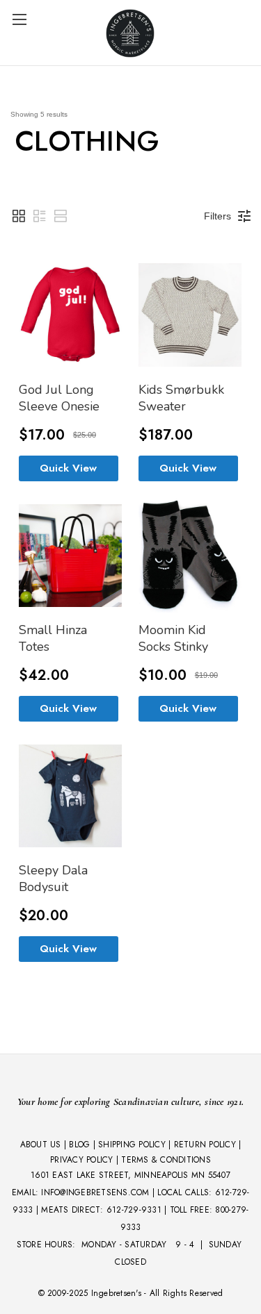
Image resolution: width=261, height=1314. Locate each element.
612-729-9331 (133, 1210)
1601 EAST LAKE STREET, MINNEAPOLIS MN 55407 (130, 1175)
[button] (18, 216)
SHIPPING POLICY (132, 1144)
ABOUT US (40, 1144)
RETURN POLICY (205, 1144)
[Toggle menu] (19, 19)
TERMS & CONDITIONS (166, 1160)
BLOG (79, 1144)
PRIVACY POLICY (81, 1160)
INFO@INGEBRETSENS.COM (95, 1192)
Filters (217, 216)
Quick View (68, 468)
